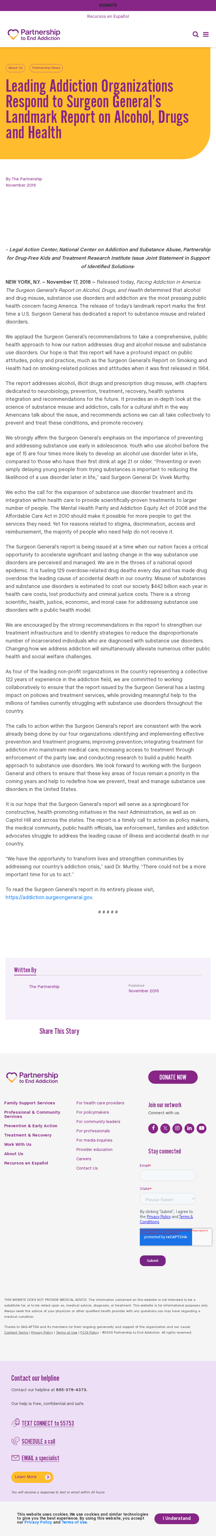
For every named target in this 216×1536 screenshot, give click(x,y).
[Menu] (205, 34)
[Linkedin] (189, 1128)
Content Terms (16, 1332)
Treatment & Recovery (27, 1135)
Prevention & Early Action (30, 1126)
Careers (83, 1159)
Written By (25, 969)
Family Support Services (29, 1103)
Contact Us (87, 1168)
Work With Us (18, 1145)
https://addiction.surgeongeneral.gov (49, 897)
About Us (15, 68)
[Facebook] (153, 1128)
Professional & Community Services (32, 1115)
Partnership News (46, 68)
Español (108, 16)
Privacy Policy (42, 1332)
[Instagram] (177, 1128)
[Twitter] (165, 1128)
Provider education (94, 1150)
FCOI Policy (89, 1332)
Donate (108, 5)
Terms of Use (66, 1332)
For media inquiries (94, 1140)
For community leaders (98, 1122)
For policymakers (92, 1113)
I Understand (177, 1519)
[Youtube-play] (201, 1128)
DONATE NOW (172, 1077)
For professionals (93, 1131)
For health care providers (100, 1103)
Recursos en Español (26, 1163)
